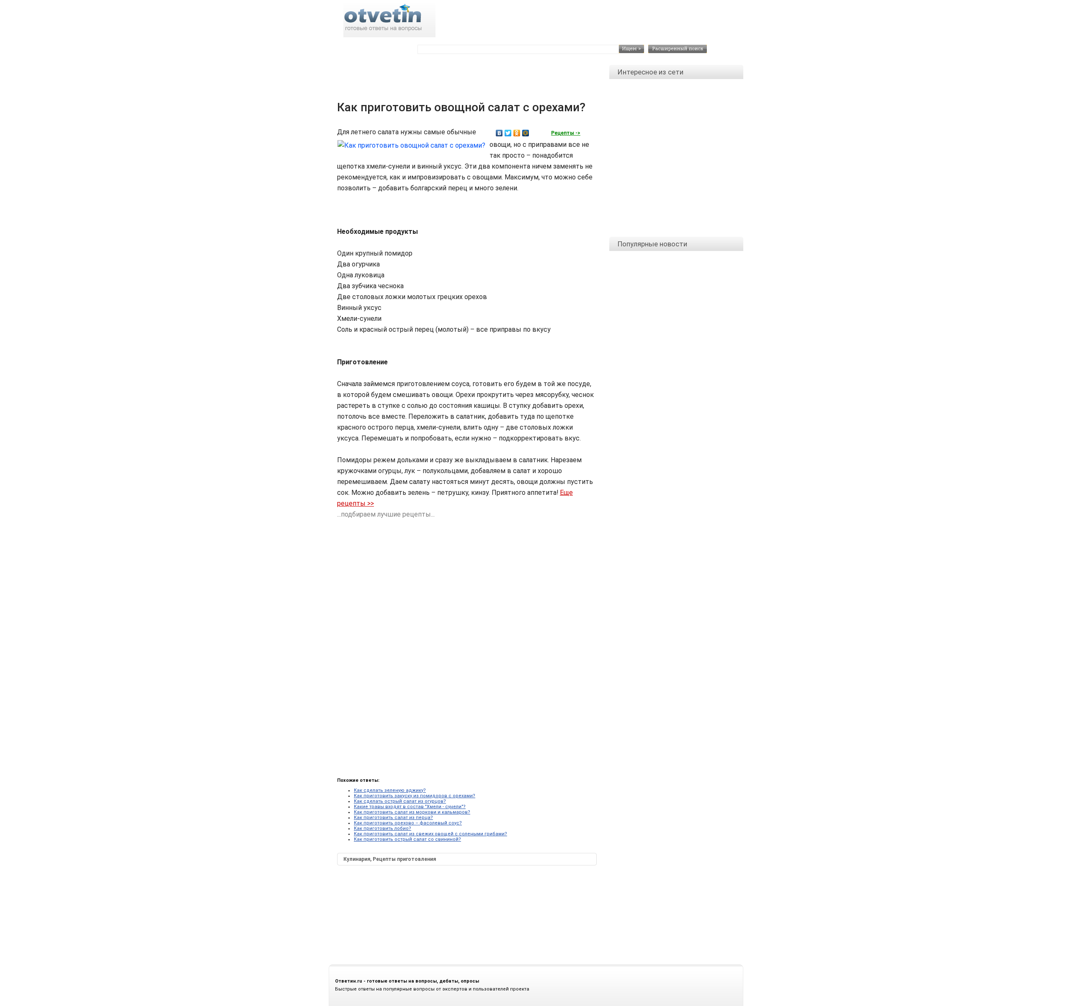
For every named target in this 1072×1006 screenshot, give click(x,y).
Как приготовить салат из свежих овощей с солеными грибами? (430, 834)
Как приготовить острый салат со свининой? (407, 839)
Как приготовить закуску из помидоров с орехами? (414, 796)
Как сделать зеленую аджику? (390, 790)
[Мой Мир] (525, 133)
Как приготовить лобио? (382, 828)
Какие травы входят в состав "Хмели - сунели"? (410, 806)
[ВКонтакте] (499, 133)
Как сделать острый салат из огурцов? (400, 801)
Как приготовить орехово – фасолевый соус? (408, 823)
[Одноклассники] (517, 133)
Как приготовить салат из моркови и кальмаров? (412, 812)
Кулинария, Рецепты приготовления (389, 859)
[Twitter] (508, 133)
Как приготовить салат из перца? (393, 817)
